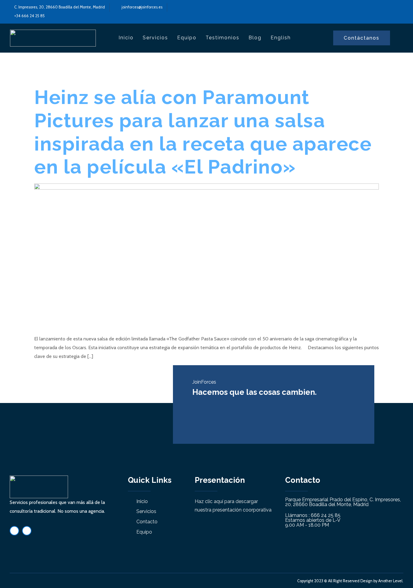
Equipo (187, 38)
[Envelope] (26, 530)
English (281, 38)
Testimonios (222, 38)
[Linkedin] (14, 530)
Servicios (155, 38)
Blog (255, 38)
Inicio (126, 38)
